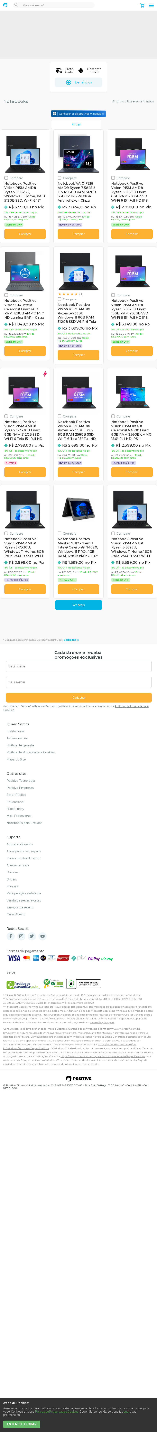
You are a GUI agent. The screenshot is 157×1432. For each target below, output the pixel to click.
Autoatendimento (20, 844)
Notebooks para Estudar (24, 823)
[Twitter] (32, 936)
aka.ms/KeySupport (52, 1018)
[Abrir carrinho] (142, 6)
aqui (126, 1411)
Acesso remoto (18, 865)
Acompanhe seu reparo (24, 851)
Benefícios (83, 82)
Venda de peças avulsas (24, 900)
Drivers (12, 879)
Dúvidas (12, 872)
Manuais (13, 886)
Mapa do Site (16, 759)
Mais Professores (19, 816)
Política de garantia (20, 745)
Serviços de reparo (20, 907)
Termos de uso (17, 738)
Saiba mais (71, 639)
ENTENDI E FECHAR (21, 1424)
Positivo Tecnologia (21, 781)
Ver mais (78, 605)
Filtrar (76, 124)
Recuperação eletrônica (24, 893)
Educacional (15, 802)
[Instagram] (21, 936)
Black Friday (15, 809)
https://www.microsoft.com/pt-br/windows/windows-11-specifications (103, 1056)
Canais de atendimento (23, 858)
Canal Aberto (16, 914)
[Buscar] (16, 5)
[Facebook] (11, 936)
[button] (151, 5)
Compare (16, 178)
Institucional (15, 731)
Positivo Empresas (20, 788)
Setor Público (16, 795)
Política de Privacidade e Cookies (31, 752)
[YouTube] (42, 936)
